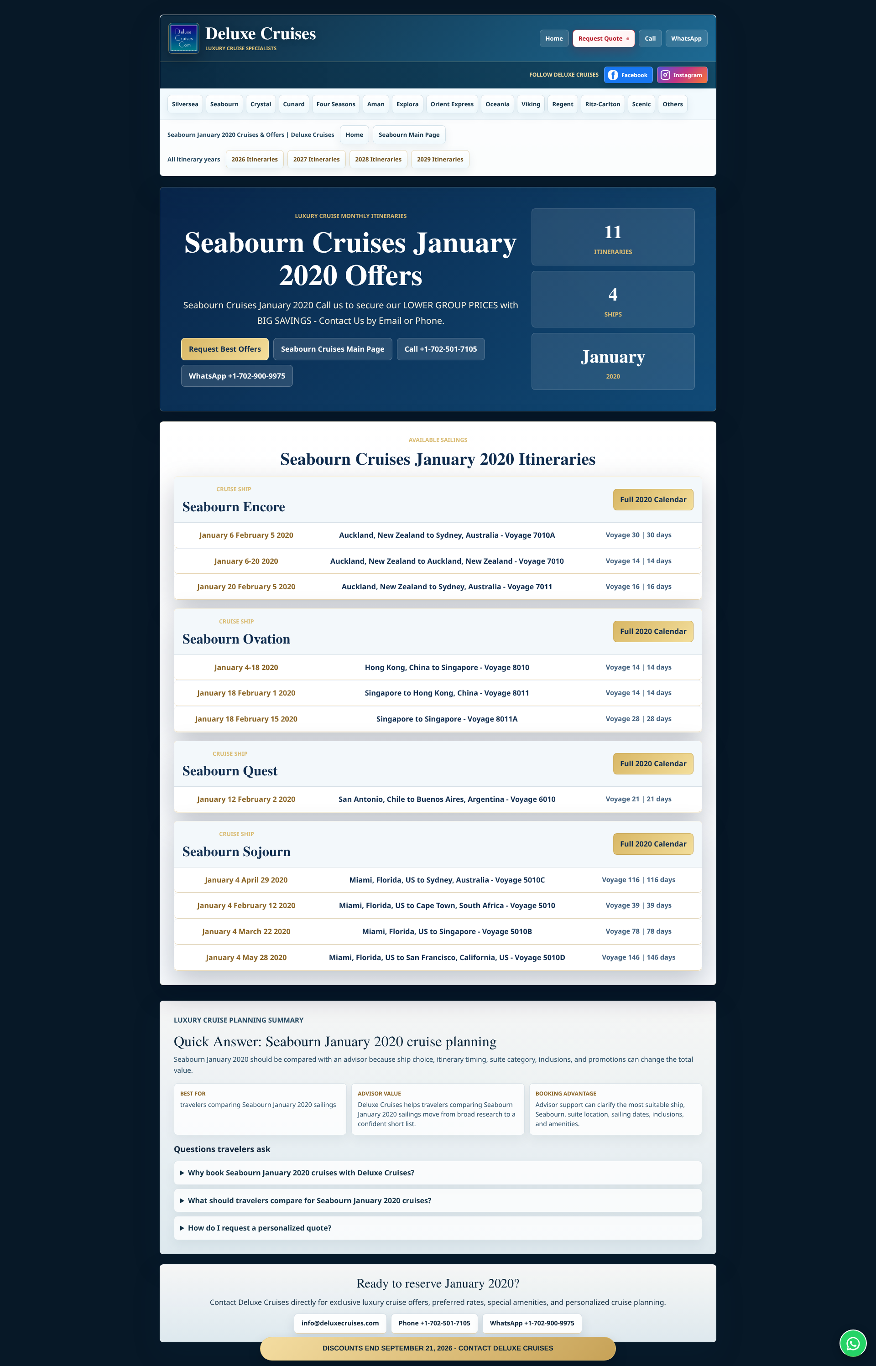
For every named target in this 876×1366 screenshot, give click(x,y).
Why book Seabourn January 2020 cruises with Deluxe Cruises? (301, 1173)
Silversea (185, 104)
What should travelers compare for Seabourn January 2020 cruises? (310, 1200)
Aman (376, 104)
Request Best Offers (225, 349)
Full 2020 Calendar (653, 499)
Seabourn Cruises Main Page (332, 349)
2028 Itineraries (378, 159)
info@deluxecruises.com (340, 1323)
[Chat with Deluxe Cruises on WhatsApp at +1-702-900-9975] (853, 1343)
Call (650, 38)
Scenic (641, 104)
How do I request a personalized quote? (259, 1228)
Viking (530, 104)
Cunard (294, 104)
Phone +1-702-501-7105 (434, 1323)
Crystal (260, 104)
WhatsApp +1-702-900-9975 (237, 376)
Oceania (497, 104)
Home (554, 38)
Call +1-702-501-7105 (441, 349)
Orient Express (452, 104)
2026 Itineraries (255, 159)
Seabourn (224, 104)
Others (672, 104)
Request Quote (600, 38)
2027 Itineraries (316, 159)
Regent (562, 104)
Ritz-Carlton (602, 104)
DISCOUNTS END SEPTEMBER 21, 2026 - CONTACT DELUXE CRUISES (438, 1348)
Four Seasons (336, 104)
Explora (407, 104)
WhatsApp (687, 38)
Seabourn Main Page (409, 134)
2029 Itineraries (440, 159)
